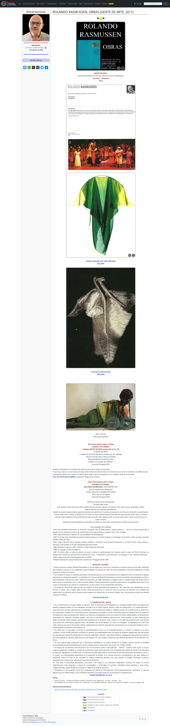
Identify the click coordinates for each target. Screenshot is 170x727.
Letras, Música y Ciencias (29, 3)
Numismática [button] (62, 3)
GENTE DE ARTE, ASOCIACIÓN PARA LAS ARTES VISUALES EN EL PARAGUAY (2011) (81, 689)
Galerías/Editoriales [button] (52, 3)
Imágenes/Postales (72, 3)
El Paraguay (97, 3)
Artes (19, 3)
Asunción (29, 47)
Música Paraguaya (88, 3)
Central (35, 47)
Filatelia (81, 3)
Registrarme (107, 3)
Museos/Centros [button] (40, 3)
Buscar (166, 3)
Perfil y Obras (36, 60)
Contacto (52, 722)
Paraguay (41, 47)
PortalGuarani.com (35, 722)
